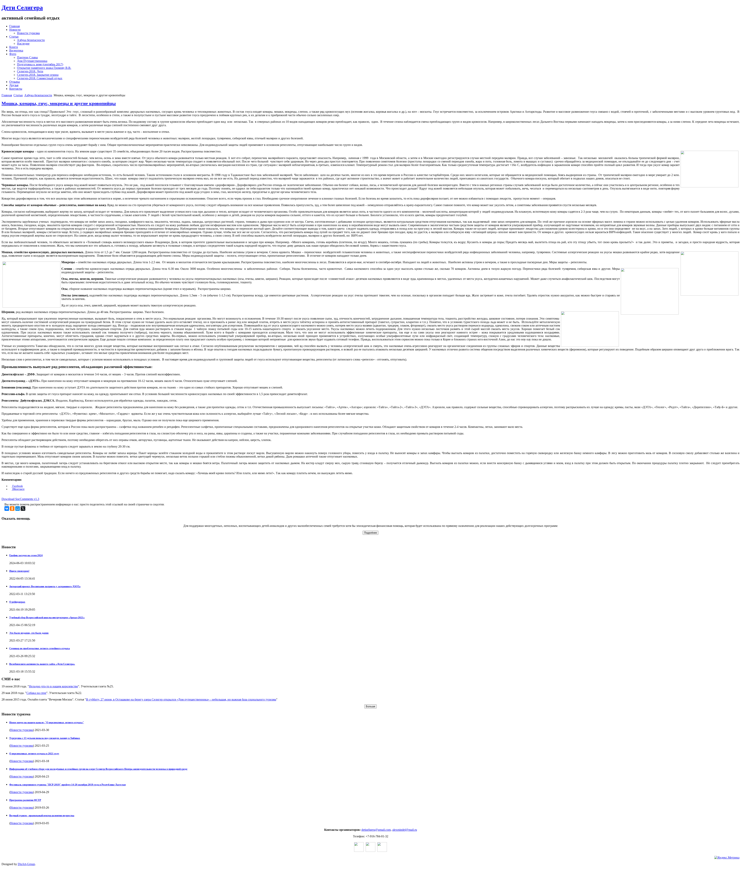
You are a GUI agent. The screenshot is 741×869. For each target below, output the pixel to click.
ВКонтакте (18, 489)
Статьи (14, 36)
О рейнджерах (17, 601)
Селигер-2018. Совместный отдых (39, 78)
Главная (14, 26)
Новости (15, 29)
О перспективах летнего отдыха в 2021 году (34, 753)
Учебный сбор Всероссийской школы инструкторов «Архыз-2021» (47, 617)
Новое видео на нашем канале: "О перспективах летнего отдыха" (46, 722)
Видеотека (16, 50)
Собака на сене (36, 693)
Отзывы (14, 81)
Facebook (17, 486)
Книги (13, 47)
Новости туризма (28, 33)
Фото (12, 54)
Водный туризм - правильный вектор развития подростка (41, 815)
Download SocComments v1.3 (20, 499)
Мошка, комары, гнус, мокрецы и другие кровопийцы (59, 103)
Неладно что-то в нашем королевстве (53, 686)
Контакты (15, 88)
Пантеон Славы (27, 57)
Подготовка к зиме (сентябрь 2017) (40, 64)
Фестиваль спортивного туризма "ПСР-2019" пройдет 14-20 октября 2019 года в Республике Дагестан (67, 784)
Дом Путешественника (32, 61)
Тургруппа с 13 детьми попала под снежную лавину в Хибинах (44, 738)
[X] (23, 508)
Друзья (13, 85)
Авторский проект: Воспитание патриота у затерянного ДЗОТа (44, 586)
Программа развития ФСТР (25, 800)
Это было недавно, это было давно (29, 632)
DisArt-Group (26, 864)
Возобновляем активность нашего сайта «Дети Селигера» (42, 664)
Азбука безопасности (31, 40)
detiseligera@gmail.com (376, 829)
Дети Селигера (22, 7)
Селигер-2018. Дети (30, 71)
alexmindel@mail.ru (404, 829)
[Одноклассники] (12, 508)
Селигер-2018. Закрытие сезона (37, 74)
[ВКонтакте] (6, 508)
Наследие (23, 43)
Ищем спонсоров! (19, 570)
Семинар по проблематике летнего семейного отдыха (39, 648)
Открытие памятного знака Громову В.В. (44, 67)
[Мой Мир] (17, 508)
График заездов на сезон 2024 (26, 555)
